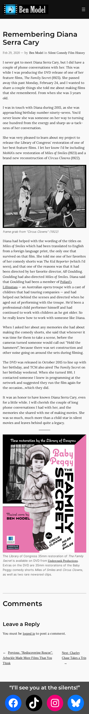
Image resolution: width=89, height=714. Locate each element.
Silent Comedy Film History (66, 53)
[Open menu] (83, 9)
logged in (29, 633)
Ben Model (36, 53)
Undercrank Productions (63, 560)
